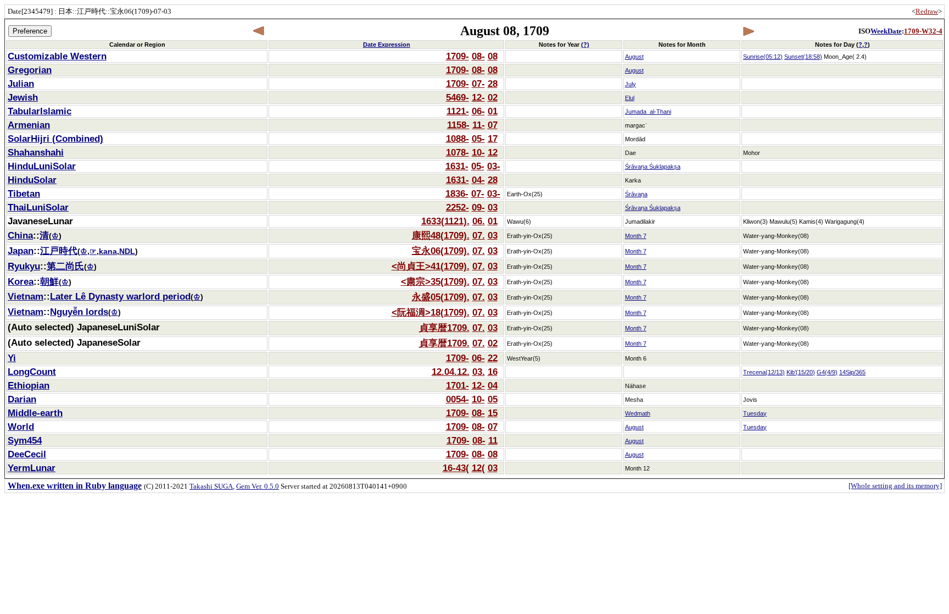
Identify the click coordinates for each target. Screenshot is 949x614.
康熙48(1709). (441, 235)
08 (493, 56)
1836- (456, 193)
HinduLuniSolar (42, 166)
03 (493, 207)
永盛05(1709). (441, 297)
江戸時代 (58, 251)
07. (478, 235)
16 (493, 372)
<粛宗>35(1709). (435, 281)
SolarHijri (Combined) (55, 138)
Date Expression (386, 44)
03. (478, 372)
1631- (456, 166)
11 (493, 440)
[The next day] (748, 31)
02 (493, 97)
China (20, 235)
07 (493, 125)
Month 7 (635, 236)
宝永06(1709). (441, 251)
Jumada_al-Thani (648, 111)
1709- (457, 56)
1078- (457, 152)
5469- (457, 97)
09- (478, 207)
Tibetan (24, 193)
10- (478, 152)
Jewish (23, 97)
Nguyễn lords (79, 312)
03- (493, 166)
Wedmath (637, 413)
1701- (457, 385)
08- (478, 56)
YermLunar (31, 468)
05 (493, 399)
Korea (21, 281)
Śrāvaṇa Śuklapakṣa (652, 166)
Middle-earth (35, 413)
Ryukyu (24, 266)
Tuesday (755, 413)
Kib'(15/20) (800, 372)
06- (478, 111)
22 (493, 358)
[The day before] (259, 31)
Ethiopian (28, 385)
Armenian (29, 125)
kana (108, 251)
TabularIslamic (39, 111)
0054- (457, 399)
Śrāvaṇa (636, 194)
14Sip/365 (852, 372)
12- (478, 97)
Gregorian (30, 70)
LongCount (32, 372)
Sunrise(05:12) (763, 56)
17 (493, 138)
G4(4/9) (827, 372)
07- (478, 83)
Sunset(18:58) (803, 56)
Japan (21, 251)
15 (493, 413)
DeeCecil (27, 454)
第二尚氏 (65, 266)
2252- (457, 207)
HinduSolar (32, 180)
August (634, 56)
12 (493, 152)
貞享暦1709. (444, 328)
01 (493, 111)
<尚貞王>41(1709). (431, 266)
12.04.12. (451, 372)
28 (493, 83)
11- (478, 125)
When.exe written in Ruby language (75, 485)
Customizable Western (57, 56)
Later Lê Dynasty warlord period (120, 296)
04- (478, 180)
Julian (21, 83)
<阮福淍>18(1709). (431, 312)
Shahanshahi (36, 152)
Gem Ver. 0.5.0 (257, 486)
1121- (457, 111)
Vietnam (25, 296)
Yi (12, 358)
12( (478, 468)
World (21, 427)
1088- (457, 138)
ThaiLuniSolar (38, 207)
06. (478, 221)
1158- (458, 125)
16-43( (456, 468)
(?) (585, 44)
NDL (127, 251)
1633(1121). (445, 221)
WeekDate (886, 31)
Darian (22, 399)
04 (493, 385)
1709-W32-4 (923, 31)
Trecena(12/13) (764, 372)
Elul (629, 98)
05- (478, 138)
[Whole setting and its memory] (895, 486)
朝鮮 (49, 281)
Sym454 (25, 440)
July (630, 84)
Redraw (926, 11)
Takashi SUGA (211, 486)
